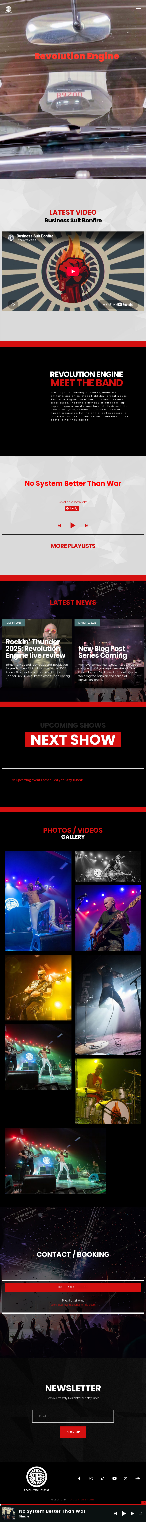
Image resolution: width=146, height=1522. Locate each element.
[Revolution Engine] (8, 9)
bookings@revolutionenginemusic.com (73, 1304)
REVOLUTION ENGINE (81, 1500)
